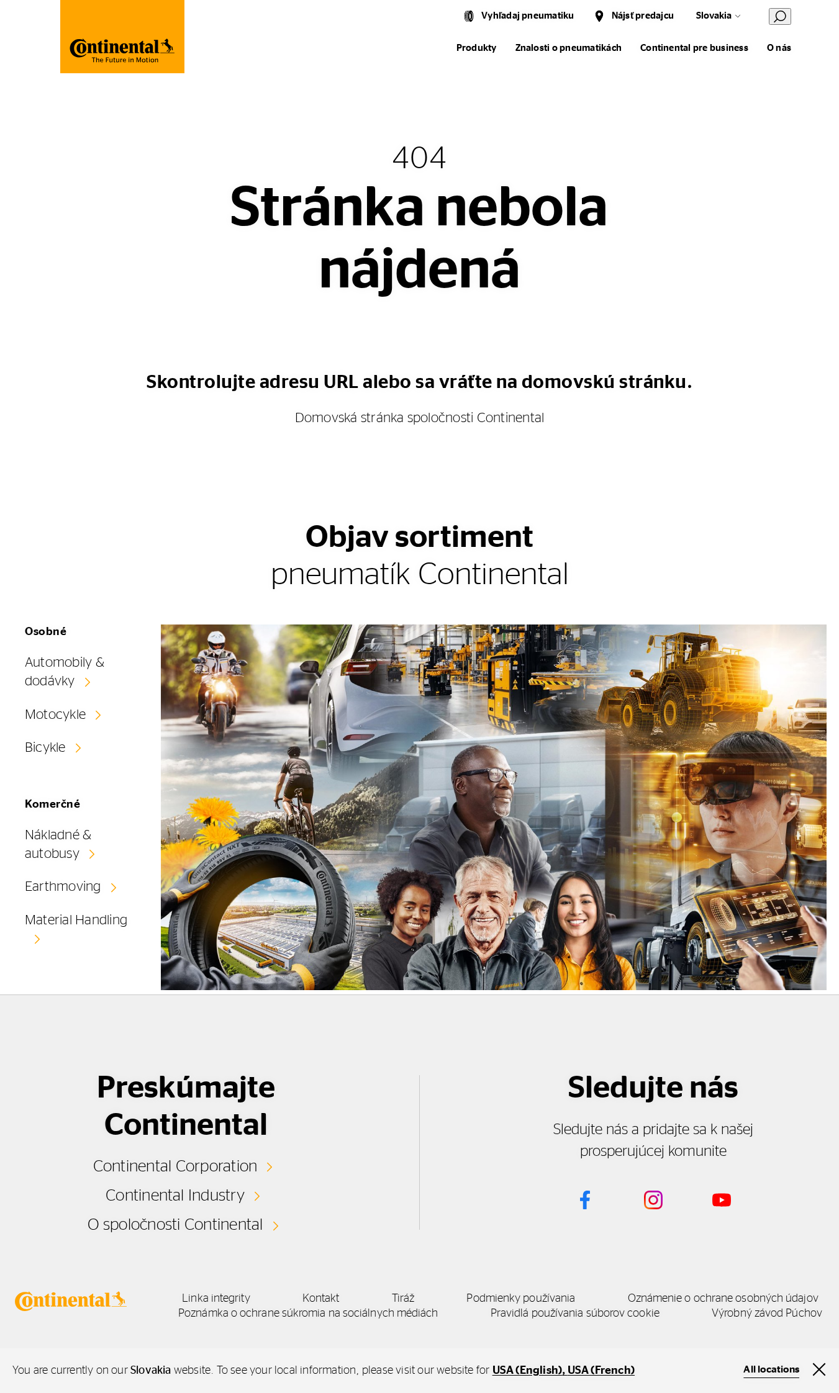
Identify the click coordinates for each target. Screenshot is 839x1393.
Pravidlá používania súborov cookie (575, 1313)
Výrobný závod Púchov (767, 1313)
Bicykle (45, 747)
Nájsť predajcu (643, 15)
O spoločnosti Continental (175, 1225)
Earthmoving (63, 886)
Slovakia (714, 15)
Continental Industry (175, 1196)
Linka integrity (216, 1298)
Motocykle (55, 714)
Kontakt (321, 1298)
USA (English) (527, 1370)
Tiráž (403, 1298)
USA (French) (601, 1370)
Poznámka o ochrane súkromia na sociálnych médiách (308, 1313)
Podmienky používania (520, 1298)
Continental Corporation (175, 1166)
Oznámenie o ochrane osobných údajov (723, 1298)
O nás (779, 48)
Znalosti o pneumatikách (568, 48)
